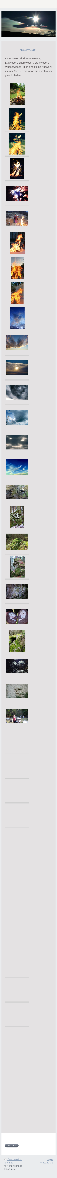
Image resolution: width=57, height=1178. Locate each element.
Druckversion (14, 1159)
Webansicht (46, 1162)
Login (50, 1159)
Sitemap (8, 1162)
